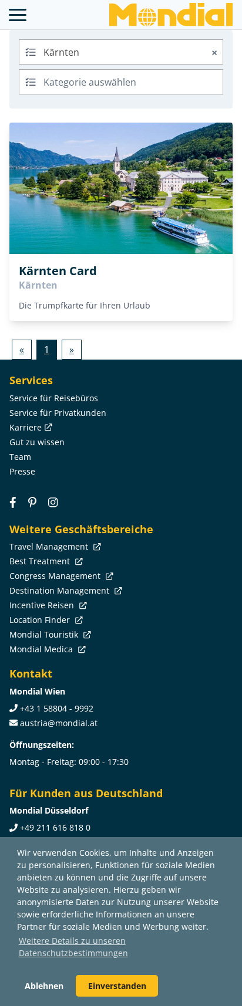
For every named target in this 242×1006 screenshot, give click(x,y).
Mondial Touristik (44, 634)
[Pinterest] (32, 502)
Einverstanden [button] (117, 985)
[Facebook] (12, 502)
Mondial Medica (42, 649)
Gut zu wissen (37, 442)
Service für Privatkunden (57, 412)
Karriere (25, 427)
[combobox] (121, 52)
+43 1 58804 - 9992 (56, 708)
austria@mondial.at (59, 723)
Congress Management (56, 575)
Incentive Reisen (42, 605)
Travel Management (49, 546)
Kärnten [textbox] (130, 52)
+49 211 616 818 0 (55, 827)
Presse (22, 471)
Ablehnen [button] (44, 985)
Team (20, 456)
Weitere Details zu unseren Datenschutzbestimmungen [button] (73, 946)
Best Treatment (40, 561)
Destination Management (60, 590)
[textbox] (121, 80)
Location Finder (40, 619)
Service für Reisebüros (53, 398)
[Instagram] (53, 502)
